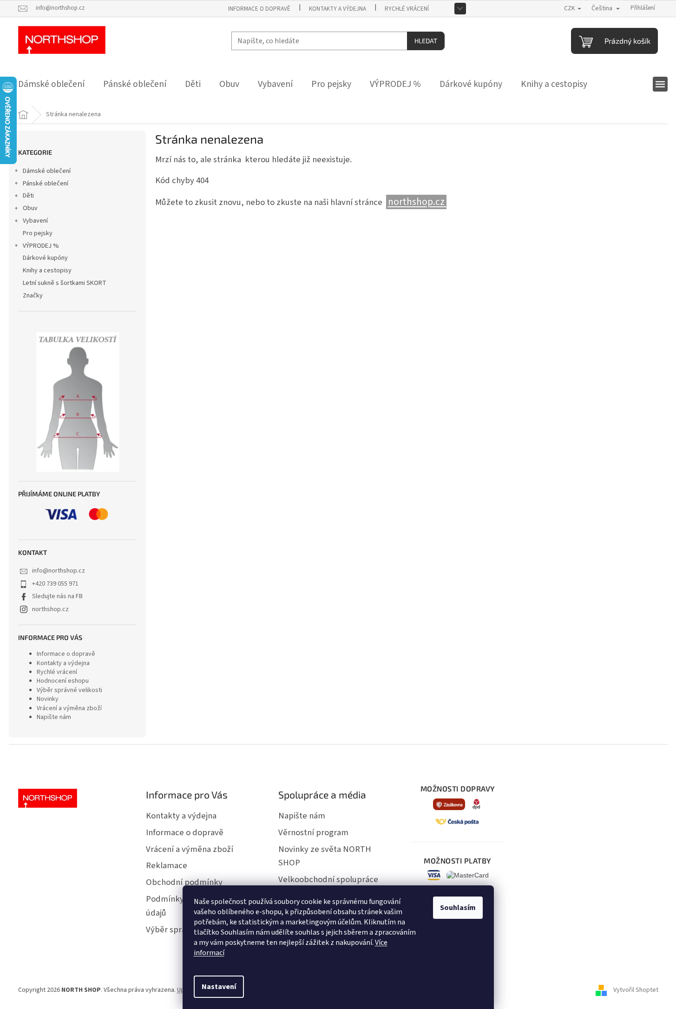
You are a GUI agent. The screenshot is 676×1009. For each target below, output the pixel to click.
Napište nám (54, 717)
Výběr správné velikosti (69, 690)
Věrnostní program (313, 832)
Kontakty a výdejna (337, 9)
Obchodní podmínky (184, 882)
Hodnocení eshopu (63, 681)
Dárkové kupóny (45, 258)
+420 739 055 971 (55, 583)
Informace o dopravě (259, 9)
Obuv (30, 208)
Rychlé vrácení (407, 9)
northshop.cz (50, 609)
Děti (28, 195)
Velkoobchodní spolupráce (328, 879)
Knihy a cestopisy (47, 270)
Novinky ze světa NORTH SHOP (324, 856)
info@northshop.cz (58, 570)
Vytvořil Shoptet (635, 990)
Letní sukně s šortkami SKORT (64, 283)
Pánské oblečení (45, 183)
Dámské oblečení (47, 171)
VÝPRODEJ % (41, 246)
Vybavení (35, 220)
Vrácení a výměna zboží (69, 708)
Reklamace (166, 865)
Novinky (48, 699)
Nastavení (219, 987)
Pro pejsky (38, 233)
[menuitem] (51, 84)
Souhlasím (458, 908)
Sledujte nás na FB (57, 596)
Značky (33, 295)
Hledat (425, 41)
